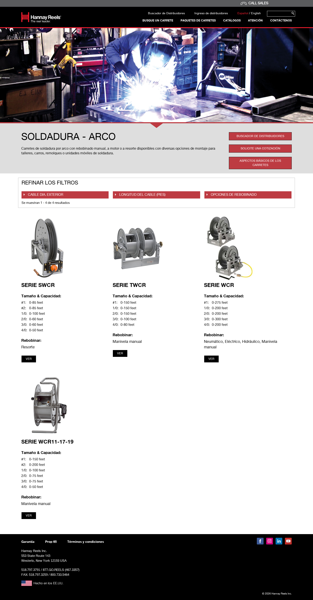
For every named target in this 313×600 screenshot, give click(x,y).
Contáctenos (281, 20)
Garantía (27, 541)
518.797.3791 (30, 570)
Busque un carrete (157, 20)
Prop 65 (51, 541)
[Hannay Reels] (41, 21)
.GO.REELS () (61, 570)
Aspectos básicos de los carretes (260, 163)
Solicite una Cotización (260, 148)
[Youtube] (288, 541)
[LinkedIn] (279, 541)
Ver (29, 358)
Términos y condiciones (85, 541)
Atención (255, 20)
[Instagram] (269, 541)
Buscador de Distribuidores (166, 13)
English (256, 13)
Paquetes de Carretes (198, 20)
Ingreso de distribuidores (211, 13)
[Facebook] (260, 541)
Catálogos (232, 20)
